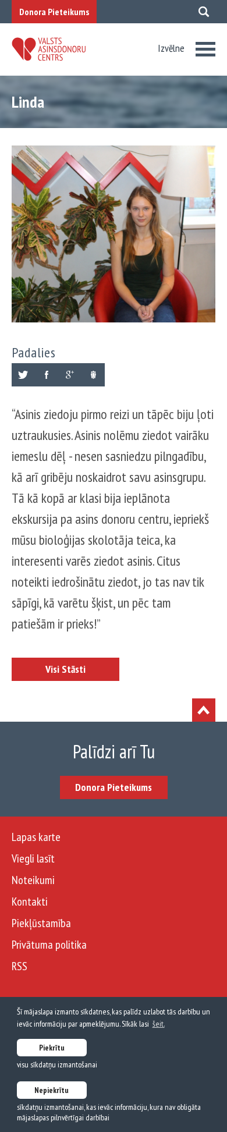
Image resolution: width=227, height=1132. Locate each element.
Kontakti (30, 901)
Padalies (34, 352)
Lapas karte (36, 836)
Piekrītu (52, 1047)
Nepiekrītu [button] (51, 1090)
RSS (19, 966)
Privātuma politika (49, 944)
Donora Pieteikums (54, 11)
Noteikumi (33, 880)
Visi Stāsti (65, 669)
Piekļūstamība (41, 923)
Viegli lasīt (33, 858)
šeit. (158, 1024)
